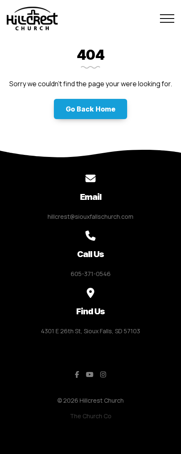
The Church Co (91, 416)
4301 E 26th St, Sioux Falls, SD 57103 (90, 331)
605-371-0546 (91, 274)
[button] (167, 18)
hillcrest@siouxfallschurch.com (90, 216)
